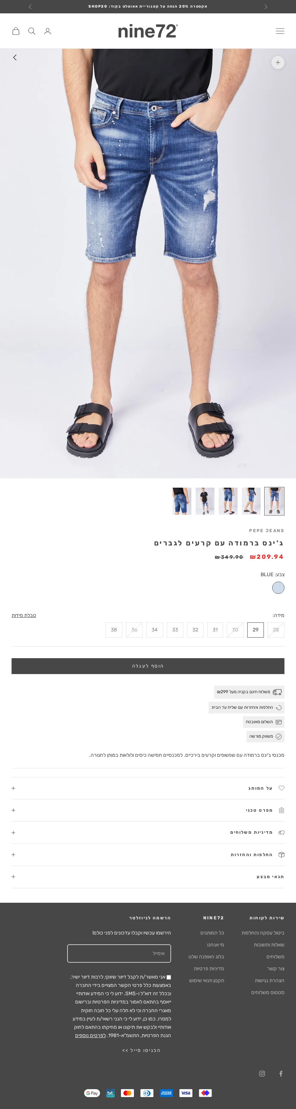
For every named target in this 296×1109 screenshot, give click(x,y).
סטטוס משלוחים (267, 992)
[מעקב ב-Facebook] (280, 1073)
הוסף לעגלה (148, 666)
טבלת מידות (24, 615)
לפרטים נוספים (90, 1035)
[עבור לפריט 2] (251, 501)
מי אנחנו (215, 945)
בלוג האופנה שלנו (206, 957)
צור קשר (275, 969)
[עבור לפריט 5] (182, 501)
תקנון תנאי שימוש (206, 981)
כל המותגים (212, 933)
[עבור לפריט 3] (228, 501)
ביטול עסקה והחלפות (262, 933)
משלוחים (275, 957)
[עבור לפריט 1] (274, 501)
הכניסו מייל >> (141, 1050)
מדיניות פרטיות (209, 969)
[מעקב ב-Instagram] (262, 1073)
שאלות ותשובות (269, 945)
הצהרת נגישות (269, 981)
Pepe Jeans (266, 530)
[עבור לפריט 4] (205, 501)
